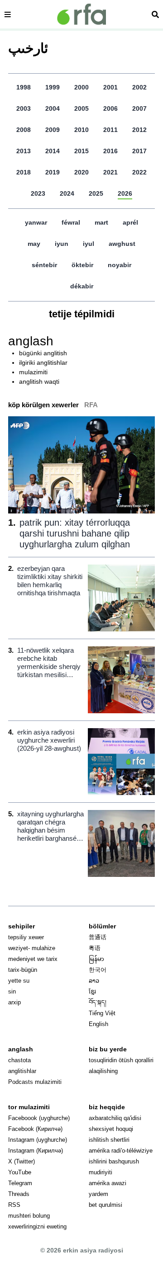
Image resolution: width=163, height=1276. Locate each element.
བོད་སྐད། (97, 1002)
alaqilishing (103, 1071)
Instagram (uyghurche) (37, 1139)
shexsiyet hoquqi (111, 1128)
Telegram (20, 1183)
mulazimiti (33, 372)
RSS (14, 1204)
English (98, 1024)
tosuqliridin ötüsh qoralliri (121, 1060)
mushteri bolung (29, 1215)
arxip (14, 1002)
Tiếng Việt (102, 1013)
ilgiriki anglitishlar (43, 362)
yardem (98, 1194)
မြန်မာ (96, 959)
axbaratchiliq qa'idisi (115, 1118)
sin (12, 991)
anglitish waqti (39, 381)
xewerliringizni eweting (37, 1226)
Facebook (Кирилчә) (35, 1128)
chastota (19, 1060)
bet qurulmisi (105, 1204)
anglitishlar (22, 1071)
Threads (18, 1194)
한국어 (97, 969)
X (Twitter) (21, 1161)
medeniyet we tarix (33, 959)
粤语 (95, 948)
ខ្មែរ (92, 991)
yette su (18, 980)
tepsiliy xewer (26, 937)
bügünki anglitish (43, 353)
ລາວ (94, 980)
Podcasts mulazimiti (35, 1081)
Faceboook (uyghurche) (39, 1118)
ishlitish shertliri (109, 1139)
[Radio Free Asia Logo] (81, 14)
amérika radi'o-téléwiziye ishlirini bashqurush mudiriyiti (121, 1161)
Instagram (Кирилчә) (35, 1150)
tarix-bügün (22, 969)
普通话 (97, 937)
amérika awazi (107, 1183)
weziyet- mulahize (31, 948)
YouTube (19, 1172)
